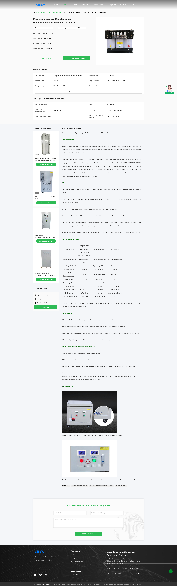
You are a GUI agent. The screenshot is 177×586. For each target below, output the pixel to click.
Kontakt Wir (46, 58)
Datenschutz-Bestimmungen (42, 584)
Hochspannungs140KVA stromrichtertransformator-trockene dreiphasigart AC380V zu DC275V (45, 275)
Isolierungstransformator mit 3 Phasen (101, 485)
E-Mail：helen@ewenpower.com (45, 560)
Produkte (65, 5)
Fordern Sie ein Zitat (76, 58)
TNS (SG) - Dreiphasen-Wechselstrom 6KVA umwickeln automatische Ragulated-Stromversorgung (46, 199)
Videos (75, 5)
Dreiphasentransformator (54, 12)
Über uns (85, 5)
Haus (37, 12)
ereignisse (112, 5)
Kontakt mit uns (98, 5)
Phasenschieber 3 (120, 485)
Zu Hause (54, 5)
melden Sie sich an (139, 573)
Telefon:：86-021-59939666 (44, 556)
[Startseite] (40, 4)
